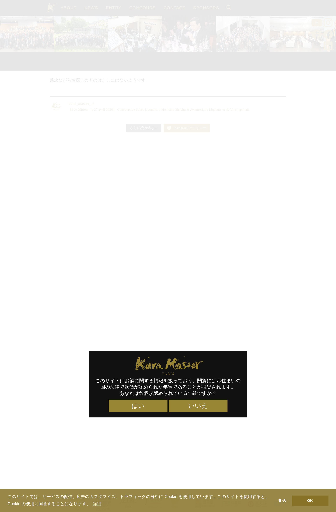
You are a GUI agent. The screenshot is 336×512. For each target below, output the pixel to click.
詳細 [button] (97, 503)
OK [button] (310, 500)
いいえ (198, 405)
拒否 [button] (282, 500)
